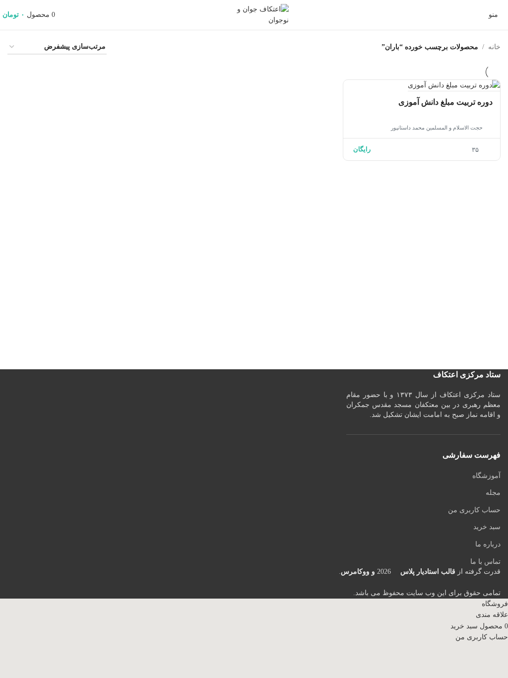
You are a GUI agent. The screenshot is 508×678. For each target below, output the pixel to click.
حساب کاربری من (474, 510)
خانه (494, 47)
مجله (493, 492)
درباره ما (488, 544)
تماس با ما (485, 561)
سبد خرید (487, 527)
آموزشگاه (486, 475)
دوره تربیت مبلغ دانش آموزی (445, 102)
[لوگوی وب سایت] (254, 14)
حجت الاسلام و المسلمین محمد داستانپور (437, 128)
